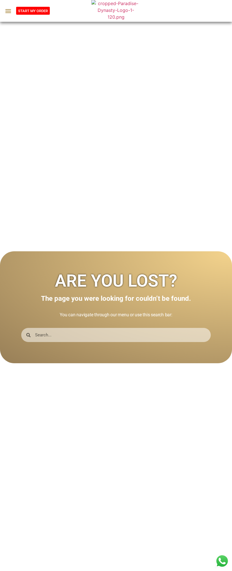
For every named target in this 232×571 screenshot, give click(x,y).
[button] (8, 11)
